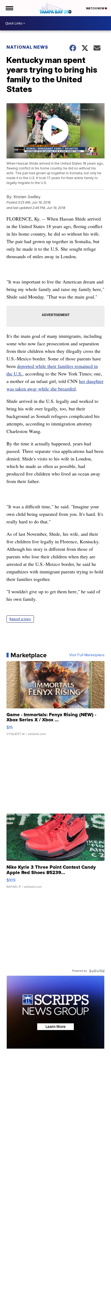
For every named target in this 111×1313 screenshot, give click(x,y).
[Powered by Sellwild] (97, 971)
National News (27, 47)
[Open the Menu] (9, 8)
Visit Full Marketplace (87, 655)
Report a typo (20, 619)
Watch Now (95, 8)
